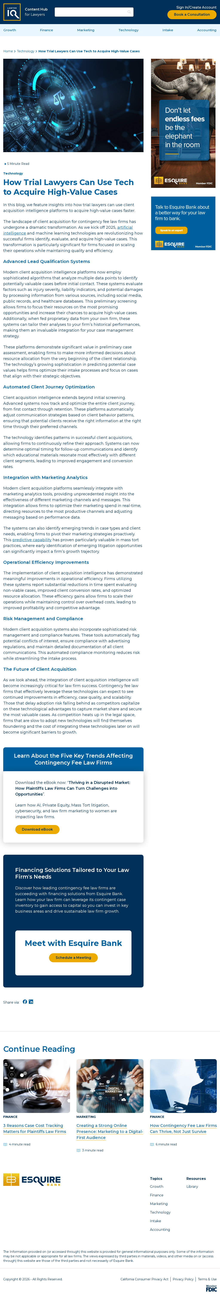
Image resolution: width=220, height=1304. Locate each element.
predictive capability (32, 540)
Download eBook (37, 829)
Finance (46, 30)
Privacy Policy (183, 1279)
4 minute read (19, 1144)
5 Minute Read (18, 164)
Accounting (207, 30)
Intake (167, 30)
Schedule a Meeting (73, 958)
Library (192, 1187)
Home (8, 51)
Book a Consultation (192, 14)
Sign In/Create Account (196, 7)
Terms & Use (207, 1279)
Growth (9, 30)
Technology (128, 30)
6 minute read (166, 1144)
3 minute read (92, 1150)
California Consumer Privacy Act (144, 1279)
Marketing (86, 30)
